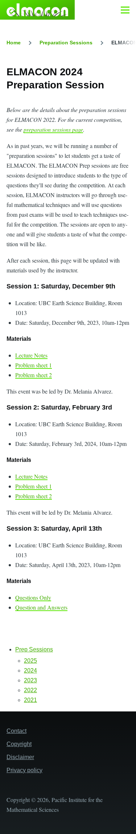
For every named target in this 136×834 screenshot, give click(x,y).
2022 (30, 690)
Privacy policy (24, 770)
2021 (30, 700)
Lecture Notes (31, 355)
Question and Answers (41, 607)
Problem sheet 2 (33, 375)
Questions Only (33, 597)
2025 (30, 661)
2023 (30, 680)
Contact (16, 731)
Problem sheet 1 (33, 365)
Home (14, 42)
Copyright (19, 744)
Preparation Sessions (66, 42)
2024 (30, 670)
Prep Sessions (34, 649)
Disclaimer (20, 757)
